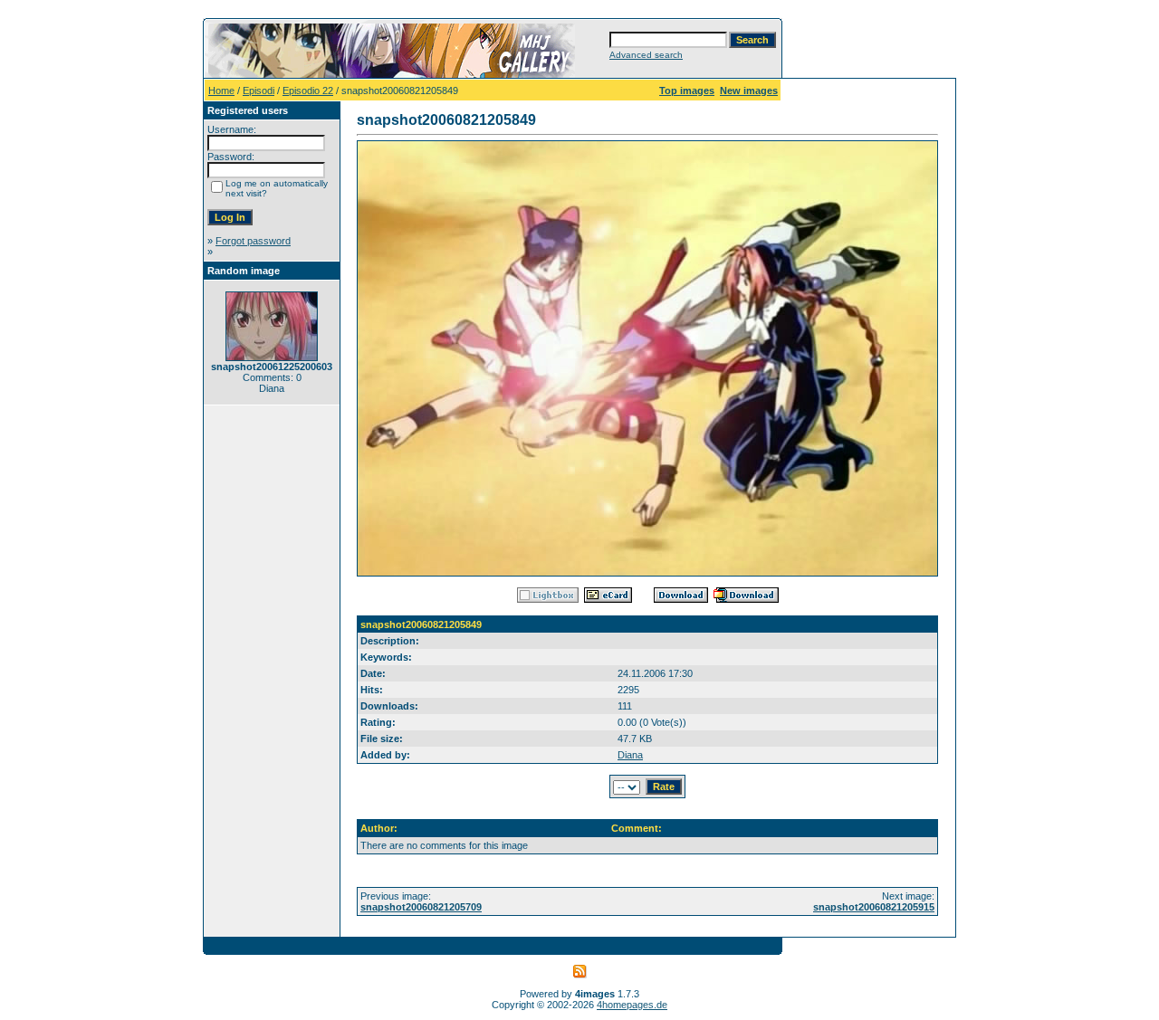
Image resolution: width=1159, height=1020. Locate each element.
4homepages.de (632, 1004)
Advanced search (646, 55)
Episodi (258, 90)
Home (221, 90)
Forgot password (253, 240)
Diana (630, 754)
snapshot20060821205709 (421, 906)
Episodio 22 (308, 90)
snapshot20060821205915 (873, 906)
